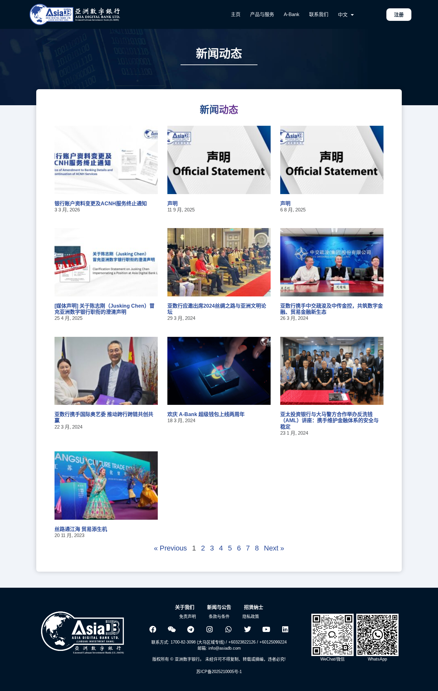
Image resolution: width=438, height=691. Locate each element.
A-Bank (291, 14)
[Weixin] (172, 629)
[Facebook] (153, 629)
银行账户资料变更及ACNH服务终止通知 (101, 203)
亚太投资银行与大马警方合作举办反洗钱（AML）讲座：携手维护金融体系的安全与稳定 (329, 420)
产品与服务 (262, 14)
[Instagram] (210, 629)
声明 (172, 203)
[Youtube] (266, 629)
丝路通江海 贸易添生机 (81, 529)
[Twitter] (247, 629)
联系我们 (318, 14)
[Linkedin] (285, 629)
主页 (235, 14)
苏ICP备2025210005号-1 (219, 671)
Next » (274, 548)
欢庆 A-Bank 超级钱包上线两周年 (206, 414)
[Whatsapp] (229, 629)
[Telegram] (191, 629)
